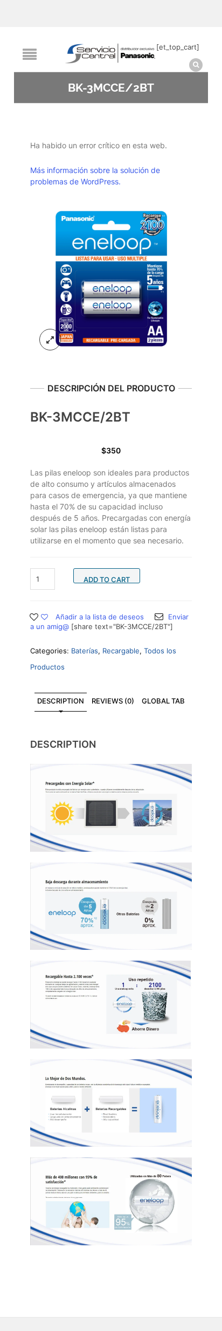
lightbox (50, 339)
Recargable (121, 650)
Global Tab (163, 700)
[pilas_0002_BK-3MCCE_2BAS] (111, 279)
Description (60, 700)
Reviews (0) (113, 700)
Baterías (84, 650)
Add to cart (107, 579)
